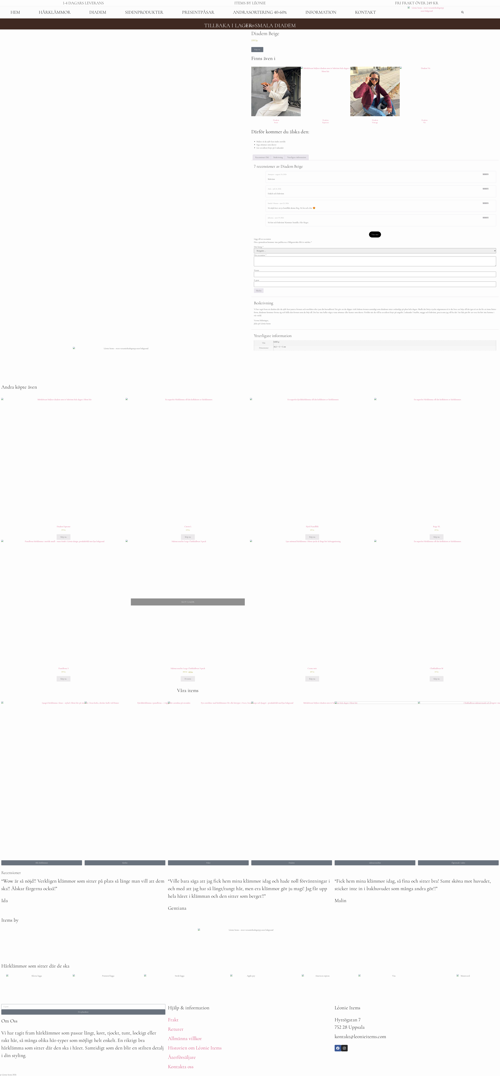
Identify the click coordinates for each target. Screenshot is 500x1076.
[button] (257, 49)
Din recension (260, 255)
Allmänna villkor (185, 1038)
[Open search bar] (462, 12)
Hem (15, 12)
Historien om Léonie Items (195, 1048)
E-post (256, 280)
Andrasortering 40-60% (260, 12)
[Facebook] (338, 1048)
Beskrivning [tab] (278, 157)
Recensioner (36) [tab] (262, 157)
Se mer (250, 26)
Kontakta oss (180, 1067)
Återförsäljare (182, 1057)
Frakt (173, 1020)
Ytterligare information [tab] (296, 157)
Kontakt (365, 12)
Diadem (97, 12)
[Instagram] (344, 1048)
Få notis (188, 679)
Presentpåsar (198, 12)
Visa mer (375, 234)
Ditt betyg (258, 247)
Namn (256, 270)
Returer (175, 1029)
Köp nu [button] (64, 537)
